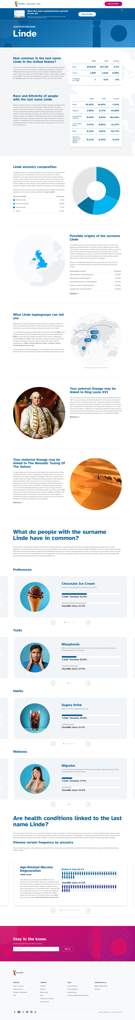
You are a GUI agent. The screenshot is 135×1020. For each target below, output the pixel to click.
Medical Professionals (101, 986)
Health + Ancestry (18, 986)
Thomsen (32, 343)
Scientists (97, 989)
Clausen (57, 343)
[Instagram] (23, 1012)
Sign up (67, 949)
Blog (41, 995)
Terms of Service (72, 986)
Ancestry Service (18, 989)
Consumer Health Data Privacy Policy (78, 995)
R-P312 (20, 339)
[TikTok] (35, 1012)
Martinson (39, 343)
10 (78, 910)
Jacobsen (51, 343)
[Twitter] (27, 1012)
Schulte (15, 345)
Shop (113, 4)
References (74, 417)
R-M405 (58, 332)
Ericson (27, 345)
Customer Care (44, 1001)
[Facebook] (14, 1012)
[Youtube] (18, 1012)
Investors (43, 986)
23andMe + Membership (20, 992)
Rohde (26, 343)
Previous (53, 622)
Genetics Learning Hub (47, 998)
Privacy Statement (73, 989)
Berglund (22, 345)
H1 (63, 349)
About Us (43, 989)
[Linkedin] (31, 1012)
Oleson (45, 343)
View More (73, 293)
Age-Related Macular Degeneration (47, 897)
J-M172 (28, 339)
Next (88, 622)
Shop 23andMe (87, 14)
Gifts (14, 995)
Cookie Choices (72, 992)
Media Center (44, 992)
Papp (32, 345)
